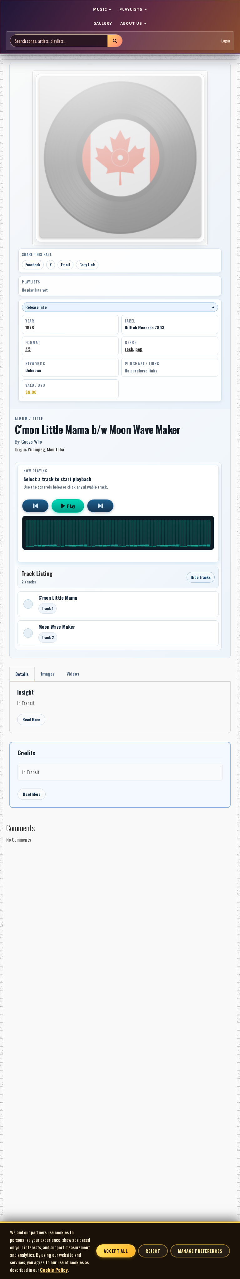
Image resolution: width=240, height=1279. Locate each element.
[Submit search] (114, 41)
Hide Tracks (201, 577)
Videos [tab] (73, 673)
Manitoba (55, 449)
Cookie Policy (54, 1269)
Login (225, 40)
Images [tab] (48, 673)
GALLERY (102, 23)
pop (138, 349)
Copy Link (87, 264)
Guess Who (31, 441)
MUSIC (100, 9)
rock (129, 349)
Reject (153, 1251)
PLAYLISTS (131, 9)
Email (65, 264)
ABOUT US (131, 23)
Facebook (32, 264)
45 (28, 349)
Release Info (120, 307)
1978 (29, 327)
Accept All (116, 1251)
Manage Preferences (200, 1251)
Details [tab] (22, 674)
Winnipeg (36, 449)
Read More (31, 719)
